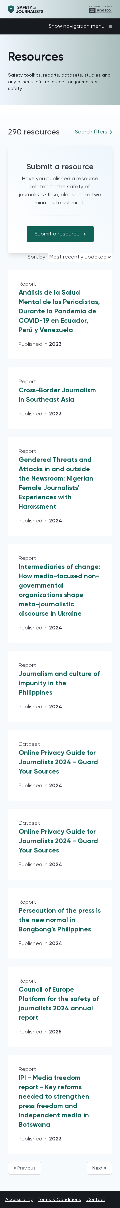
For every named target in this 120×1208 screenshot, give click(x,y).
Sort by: (38, 257)
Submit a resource (57, 234)
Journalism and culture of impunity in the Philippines (59, 683)
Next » (99, 1168)
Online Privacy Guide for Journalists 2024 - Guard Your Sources (58, 762)
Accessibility (19, 1199)
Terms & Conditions (59, 1199)
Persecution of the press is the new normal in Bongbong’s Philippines (60, 920)
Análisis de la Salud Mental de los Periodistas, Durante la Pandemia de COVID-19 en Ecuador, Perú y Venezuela (59, 312)
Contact (95, 1199)
